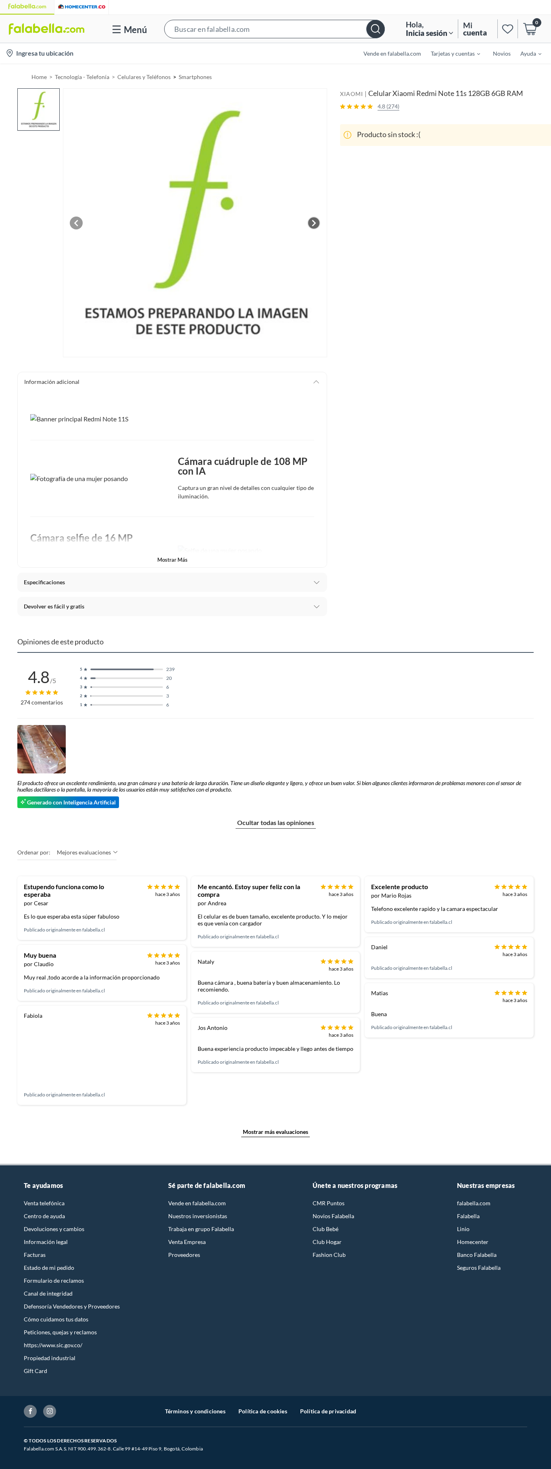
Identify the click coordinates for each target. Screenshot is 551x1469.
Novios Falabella (333, 1216)
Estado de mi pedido (49, 1267)
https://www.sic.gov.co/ (53, 1345)
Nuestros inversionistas (197, 1216)
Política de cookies (262, 1411)
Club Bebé (325, 1228)
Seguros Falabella (479, 1267)
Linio (463, 1228)
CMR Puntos (328, 1203)
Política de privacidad (328, 1411)
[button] (274, 29)
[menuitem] (450, 53)
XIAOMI (351, 93)
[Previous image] (76, 223)
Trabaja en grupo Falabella (201, 1228)
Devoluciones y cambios (54, 1228)
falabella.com (473, 1203)
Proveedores (184, 1254)
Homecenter (472, 1241)
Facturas (35, 1254)
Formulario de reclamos (54, 1280)
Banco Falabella (477, 1254)
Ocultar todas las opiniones (275, 822)
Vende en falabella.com (197, 1203)
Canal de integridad (48, 1293)
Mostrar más (172, 559)
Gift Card (35, 1370)
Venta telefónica (44, 1203)
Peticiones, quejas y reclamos (60, 1332)
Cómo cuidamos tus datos (56, 1319)
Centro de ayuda (44, 1216)
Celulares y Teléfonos (144, 76)
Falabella (468, 1216)
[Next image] (313, 223)
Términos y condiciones (195, 1411)
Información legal (46, 1241)
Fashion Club (329, 1254)
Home (39, 76)
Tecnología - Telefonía (82, 76)
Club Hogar (327, 1241)
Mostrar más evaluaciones (275, 1131)
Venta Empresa (187, 1241)
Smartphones (195, 76)
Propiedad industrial (49, 1357)
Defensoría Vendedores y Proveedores (72, 1306)
